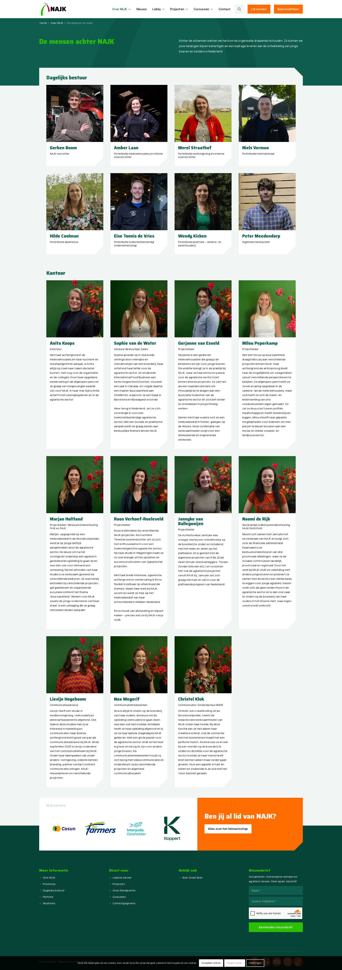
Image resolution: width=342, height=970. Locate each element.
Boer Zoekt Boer (192, 877)
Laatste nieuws (122, 877)
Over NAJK (49, 877)
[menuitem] (122, 9)
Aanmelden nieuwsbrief (276, 927)
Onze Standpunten (124, 890)
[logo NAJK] (53, 9)
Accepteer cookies (211, 962)
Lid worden (259, 9)
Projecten (119, 884)
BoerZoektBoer (288, 9)
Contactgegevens (124, 903)
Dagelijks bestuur (53, 890)
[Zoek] (239, 9)
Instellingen (255, 962)
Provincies (49, 884)
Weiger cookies (234, 962)
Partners (48, 896)
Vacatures (49, 903)
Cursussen (119, 896)
